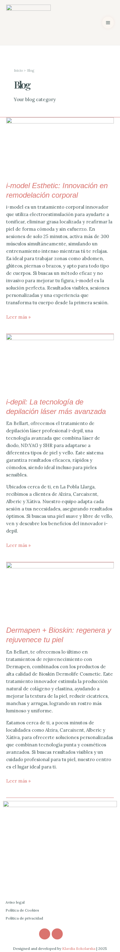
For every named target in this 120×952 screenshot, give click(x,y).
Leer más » (18, 316)
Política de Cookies (22, 910)
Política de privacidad (24, 918)
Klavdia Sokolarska (78, 948)
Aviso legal (15, 902)
